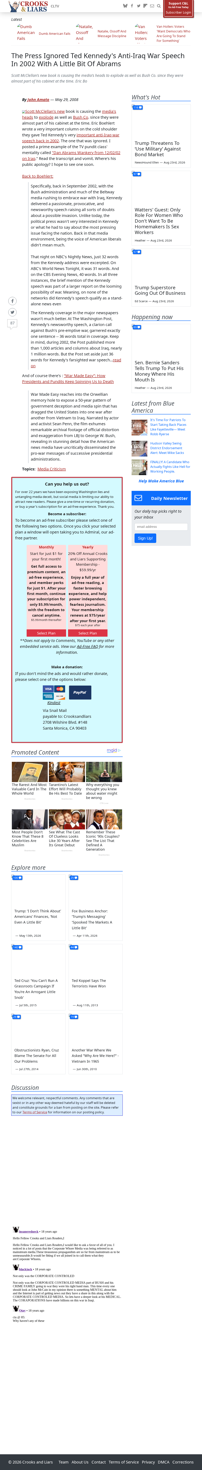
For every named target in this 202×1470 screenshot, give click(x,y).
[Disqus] (67, 1274)
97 (135, 174)
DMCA (163, 1462)
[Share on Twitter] (12, 312)
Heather (140, 240)
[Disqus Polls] (67, 1170)
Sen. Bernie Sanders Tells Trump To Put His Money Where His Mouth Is (159, 371)
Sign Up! (145, 538)
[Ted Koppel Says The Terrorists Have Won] (96, 959)
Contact (99, 1462)
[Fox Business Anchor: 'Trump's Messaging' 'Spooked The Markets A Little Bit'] (96, 890)
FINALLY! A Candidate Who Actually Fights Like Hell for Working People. (170, 467)
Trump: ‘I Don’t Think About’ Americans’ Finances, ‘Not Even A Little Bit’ (37, 917)
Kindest (53, 702)
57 (135, 252)
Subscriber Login (178, 12)
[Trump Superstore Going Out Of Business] (161, 265)
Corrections (183, 1462)
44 (72, 947)
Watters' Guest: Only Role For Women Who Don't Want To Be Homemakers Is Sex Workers (159, 220)
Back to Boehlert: (37, 176)
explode (46, 117)
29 (14, 1017)
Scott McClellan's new (45, 111)
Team (64, 1462)
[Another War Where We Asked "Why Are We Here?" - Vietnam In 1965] (96, 1029)
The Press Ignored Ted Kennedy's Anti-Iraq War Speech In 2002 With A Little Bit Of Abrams (98, 59)
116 (136, 107)
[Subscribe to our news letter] (152, 6)
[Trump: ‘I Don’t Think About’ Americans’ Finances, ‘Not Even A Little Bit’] (38, 890)
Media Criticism (51, 469)
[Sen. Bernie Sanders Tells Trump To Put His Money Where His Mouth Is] (161, 340)
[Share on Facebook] (12, 301)
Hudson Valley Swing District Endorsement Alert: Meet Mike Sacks (167, 448)
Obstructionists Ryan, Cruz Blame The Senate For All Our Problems (36, 1056)
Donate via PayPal (80, 692)
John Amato (38, 99)
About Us (80, 1462)
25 (72, 878)
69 (135, 327)
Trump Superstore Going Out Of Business (160, 290)
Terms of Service (34, 1112)
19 (72, 1017)
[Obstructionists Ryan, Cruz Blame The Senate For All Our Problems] (38, 1029)
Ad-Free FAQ (87, 646)
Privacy (148, 1462)
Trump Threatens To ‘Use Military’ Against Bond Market (158, 149)
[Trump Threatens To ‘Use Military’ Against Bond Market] (161, 120)
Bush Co (80, 117)
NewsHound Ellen (147, 162)
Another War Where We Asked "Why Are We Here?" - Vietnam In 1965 (95, 1056)
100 (15, 878)
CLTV (55, 6)
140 (15, 947)
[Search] (158, 6)
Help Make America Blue (161, 481)
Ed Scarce (141, 301)
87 (12, 323)
